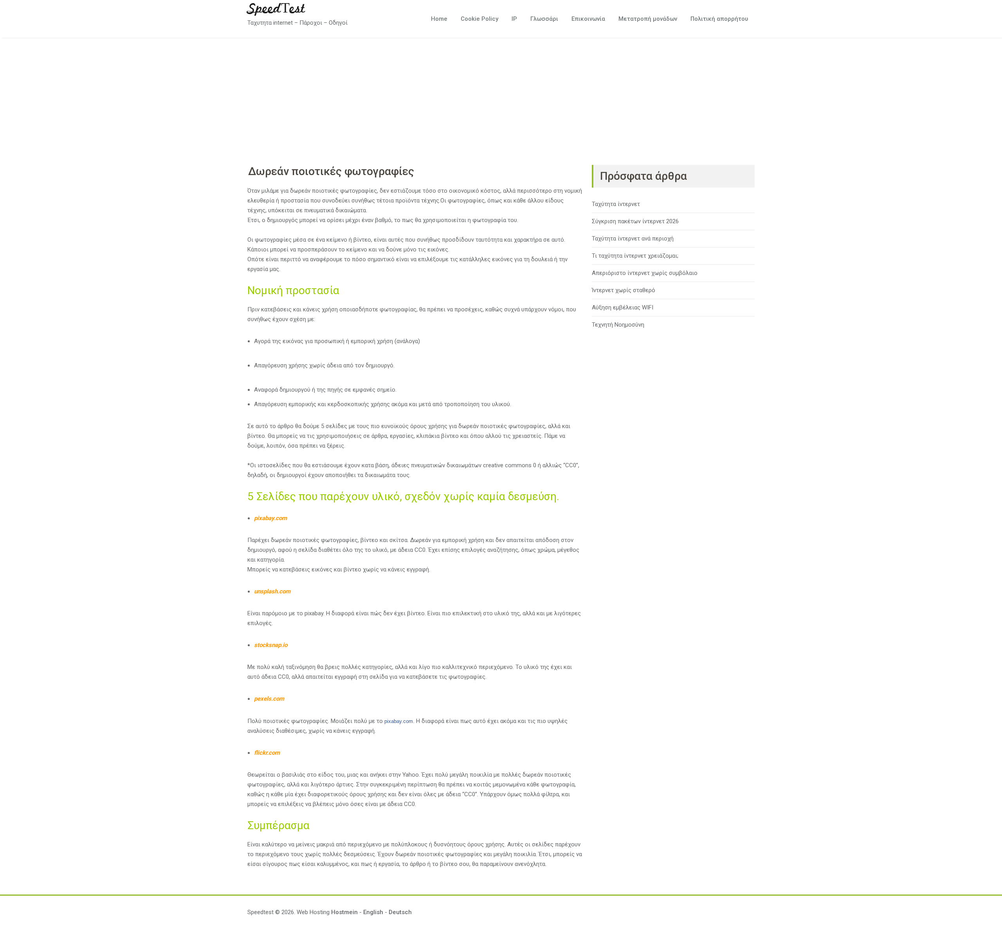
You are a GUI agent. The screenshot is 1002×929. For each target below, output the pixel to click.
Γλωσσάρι (544, 18)
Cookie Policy (479, 18)
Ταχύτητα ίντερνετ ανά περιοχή (633, 238)
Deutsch (400, 912)
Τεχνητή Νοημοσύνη (618, 324)
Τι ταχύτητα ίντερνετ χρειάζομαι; (635, 255)
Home (439, 18)
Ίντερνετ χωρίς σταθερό (623, 290)
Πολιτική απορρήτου (719, 18)
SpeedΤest (276, 9)
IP (514, 18)
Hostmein (344, 912)
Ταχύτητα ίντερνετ (616, 204)
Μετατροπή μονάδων (647, 18)
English (373, 912)
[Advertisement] (501, 96)
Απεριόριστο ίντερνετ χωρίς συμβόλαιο (644, 273)
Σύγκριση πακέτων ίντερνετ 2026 (635, 221)
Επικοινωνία (588, 18)
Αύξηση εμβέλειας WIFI (622, 307)
